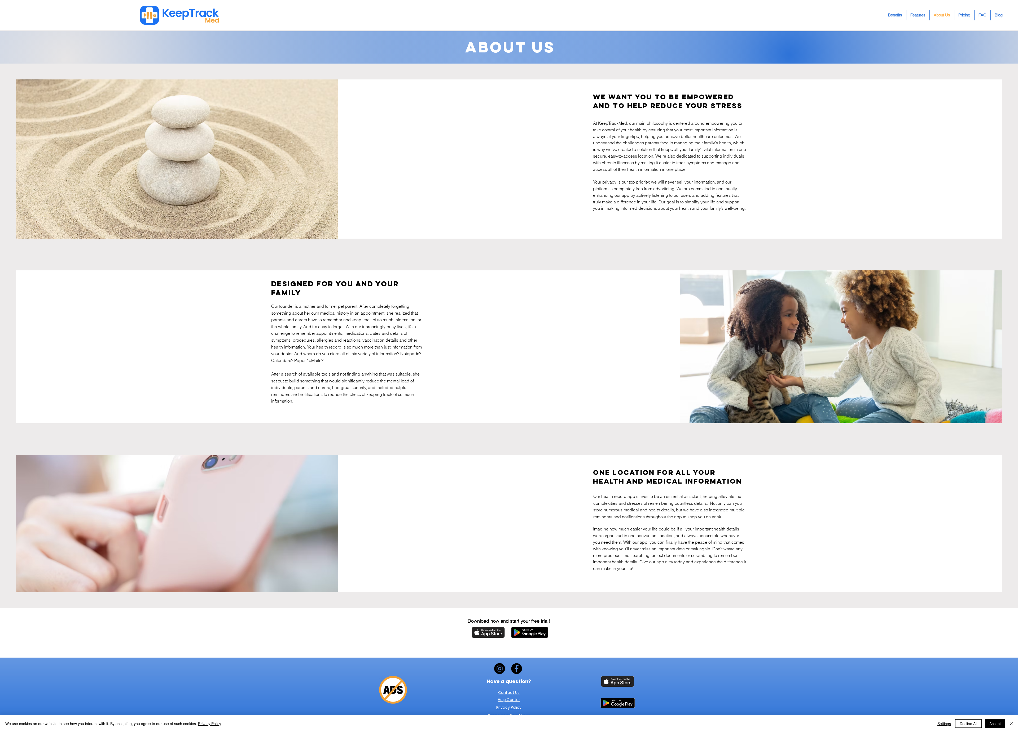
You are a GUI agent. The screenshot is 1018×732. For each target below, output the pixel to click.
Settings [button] (944, 723)
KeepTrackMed (612, 123)
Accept (995, 723)
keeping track (379, 394)
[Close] (1011, 723)
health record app (618, 496)
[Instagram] (499, 668)
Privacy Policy (209, 723)
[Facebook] (516, 668)
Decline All (968, 723)
